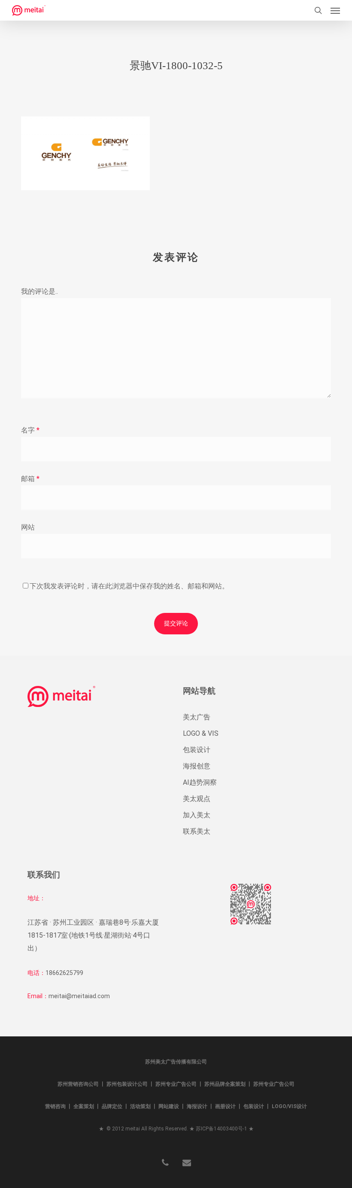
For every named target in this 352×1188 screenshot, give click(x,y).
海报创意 (196, 766)
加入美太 (196, 815)
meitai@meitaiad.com (79, 996)
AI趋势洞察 (200, 782)
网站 (28, 527)
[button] (335, 10)
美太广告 (196, 717)
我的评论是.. (39, 291)
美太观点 (196, 799)
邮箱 (30, 479)
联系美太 (196, 831)
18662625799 (64, 972)
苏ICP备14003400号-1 (221, 1129)
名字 (30, 430)
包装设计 (196, 750)
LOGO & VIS (200, 733)
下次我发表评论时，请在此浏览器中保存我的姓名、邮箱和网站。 (129, 586)
